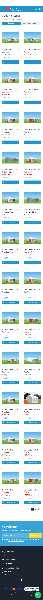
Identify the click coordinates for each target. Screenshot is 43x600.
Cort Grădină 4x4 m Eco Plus (32, 411)
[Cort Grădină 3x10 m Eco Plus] (32, 358)
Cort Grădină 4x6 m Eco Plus (32, 451)
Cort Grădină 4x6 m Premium (10, 451)
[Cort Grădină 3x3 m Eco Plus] (32, 277)
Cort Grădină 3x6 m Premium (32, 90)
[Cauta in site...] (36, 9)
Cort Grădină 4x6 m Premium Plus (10, 251)
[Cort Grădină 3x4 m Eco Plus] (10, 318)
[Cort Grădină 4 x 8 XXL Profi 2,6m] (10, 157)
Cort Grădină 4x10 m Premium (32, 131)
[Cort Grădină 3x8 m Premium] (32, 318)
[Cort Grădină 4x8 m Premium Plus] (10, 197)
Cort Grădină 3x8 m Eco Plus (10, 371)
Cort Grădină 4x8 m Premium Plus (10, 210)
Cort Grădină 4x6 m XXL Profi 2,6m (32, 210)
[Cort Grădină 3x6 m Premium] (32, 77)
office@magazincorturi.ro (11, 575)
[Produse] (3, 9)
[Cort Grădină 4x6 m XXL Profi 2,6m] (32, 197)
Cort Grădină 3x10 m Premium (32, 50)
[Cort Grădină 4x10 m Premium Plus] (32, 157)
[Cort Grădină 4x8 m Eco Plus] (32, 478)
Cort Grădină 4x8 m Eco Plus (32, 491)
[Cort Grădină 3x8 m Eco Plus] (10, 358)
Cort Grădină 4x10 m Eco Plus (10, 50)
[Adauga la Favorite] (17, 31)
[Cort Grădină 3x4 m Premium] (10, 117)
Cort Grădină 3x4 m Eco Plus (10, 331)
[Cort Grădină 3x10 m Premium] (32, 37)
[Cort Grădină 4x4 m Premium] (10, 398)
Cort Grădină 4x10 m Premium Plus (32, 171)
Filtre (12, 23)
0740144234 (7, 572)
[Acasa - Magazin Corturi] (14, 9)
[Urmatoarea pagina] (38, 509)
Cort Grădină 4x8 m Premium (10, 491)
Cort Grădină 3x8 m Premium (32, 331)
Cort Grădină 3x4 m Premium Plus (32, 251)
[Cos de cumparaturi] (40, 9)
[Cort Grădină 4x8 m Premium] (10, 478)
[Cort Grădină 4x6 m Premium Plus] (10, 237)
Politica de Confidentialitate (16, 541)
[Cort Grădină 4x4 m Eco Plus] (32, 398)
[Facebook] (21, 580)
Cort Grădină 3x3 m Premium (10, 291)
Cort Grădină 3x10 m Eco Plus (32, 371)
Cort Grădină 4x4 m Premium (10, 411)
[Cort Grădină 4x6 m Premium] (10, 438)
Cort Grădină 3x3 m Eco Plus (32, 291)
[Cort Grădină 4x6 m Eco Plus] (32, 438)
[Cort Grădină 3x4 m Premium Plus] (32, 237)
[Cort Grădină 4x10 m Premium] (32, 117)
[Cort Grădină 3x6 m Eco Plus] (10, 77)
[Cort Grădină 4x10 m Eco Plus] (10, 37)
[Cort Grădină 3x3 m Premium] (10, 277)
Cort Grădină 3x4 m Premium (10, 131)
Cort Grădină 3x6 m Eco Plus (10, 90)
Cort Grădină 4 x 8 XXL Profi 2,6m (9, 171)
